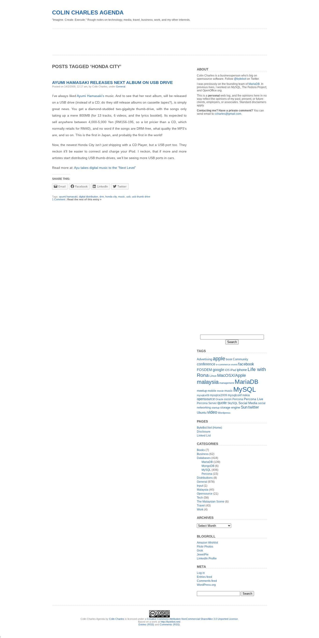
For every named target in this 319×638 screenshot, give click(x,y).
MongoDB (208, 466)
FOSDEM (204, 370)
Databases (204, 458)
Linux (212, 376)
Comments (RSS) (170, 624)
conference (206, 364)
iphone (242, 370)
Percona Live (253, 399)
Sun (244, 407)
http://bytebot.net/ (170, 621)
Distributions (205, 477)
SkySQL (232, 403)
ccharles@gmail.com (228, 113)
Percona (237, 399)
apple (219, 358)
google (218, 370)
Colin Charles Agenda (88, 12)
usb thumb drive (141, 196)
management (226, 382)
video (212, 412)
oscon (228, 399)
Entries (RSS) (146, 624)
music (121, 196)
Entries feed (204, 577)
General (120, 86)
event (234, 364)
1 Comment (58, 199)
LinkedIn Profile (207, 558)
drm (101, 196)
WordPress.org (206, 584)
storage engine (230, 407)
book (229, 359)
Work (200, 509)
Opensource (205, 493)
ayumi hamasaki (68, 196)
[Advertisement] (137, 40)
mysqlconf (235, 395)
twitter (253, 407)
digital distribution (88, 196)
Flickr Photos (205, 546)
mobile (212, 390)
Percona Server (207, 403)
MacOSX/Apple (231, 375)
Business (203, 454)
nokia (246, 395)
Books (201, 450)
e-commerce (223, 364)
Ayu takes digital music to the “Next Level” (105, 168)
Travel (201, 505)
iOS (227, 370)
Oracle (219, 399)
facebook (246, 364)
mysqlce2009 (218, 395)
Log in (201, 573)
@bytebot (240, 78)
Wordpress (224, 412)
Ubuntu (201, 412)
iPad (233, 370)
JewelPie (203, 554)
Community (240, 359)
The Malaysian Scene (210, 501)
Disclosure (203, 431)
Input (200, 485)
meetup (202, 390)
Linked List (204, 435)
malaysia (208, 382)
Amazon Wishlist (207, 542)
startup (216, 407)
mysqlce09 (203, 395)
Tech (200, 497)
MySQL (244, 389)
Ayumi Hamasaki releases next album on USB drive (112, 82)
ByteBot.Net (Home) (209, 427)
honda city (111, 196)
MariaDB (254, 84)
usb (128, 196)
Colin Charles (116, 618)
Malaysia (202, 489)
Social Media (247, 403)
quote (222, 403)
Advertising (204, 359)
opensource (206, 399)
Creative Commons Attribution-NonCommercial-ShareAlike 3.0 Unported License (192, 618)
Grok (200, 550)
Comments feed (207, 581)
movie (220, 390)
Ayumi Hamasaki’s (90, 96)
